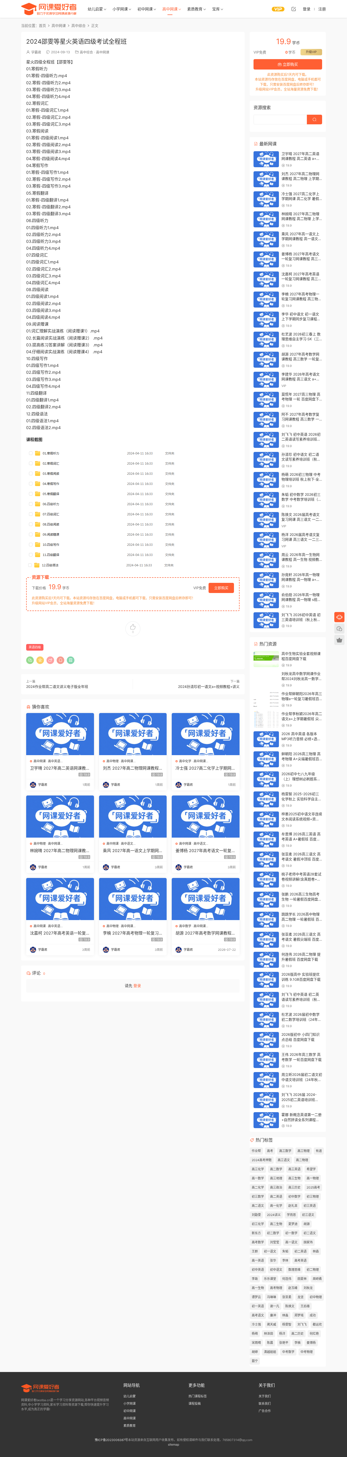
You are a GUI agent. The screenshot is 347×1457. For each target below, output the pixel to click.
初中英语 (258, 1270)
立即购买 (221, 588)
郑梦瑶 (299, 1315)
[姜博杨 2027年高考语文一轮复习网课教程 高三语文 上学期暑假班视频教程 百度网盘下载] (206, 816)
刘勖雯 (256, 1215)
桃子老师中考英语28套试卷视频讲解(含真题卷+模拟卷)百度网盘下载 (301, 879)
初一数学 (291, 1233)
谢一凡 (274, 1306)
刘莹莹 (274, 1242)
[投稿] (293, 9)
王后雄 (305, 1306)
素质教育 (194, 9)
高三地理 (276, 1178)
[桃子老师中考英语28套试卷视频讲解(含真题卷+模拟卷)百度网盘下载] (266, 880)
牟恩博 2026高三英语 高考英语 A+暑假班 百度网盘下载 (301, 839)
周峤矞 (317, 1279)
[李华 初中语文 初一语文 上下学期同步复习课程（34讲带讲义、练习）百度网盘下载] (266, 320)
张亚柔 (286, 1297)
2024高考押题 (262, 1160)
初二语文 (310, 1233)
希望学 (311, 1169)
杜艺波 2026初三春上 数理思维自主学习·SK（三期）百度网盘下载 (301, 339)
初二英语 (300, 1251)
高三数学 (285, 1151)
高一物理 (313, 1178)
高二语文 (258, 1206)
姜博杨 (311, 1343)
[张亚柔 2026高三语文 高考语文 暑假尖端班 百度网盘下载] (266, 940)
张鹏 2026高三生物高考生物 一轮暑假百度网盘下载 (301, 899)
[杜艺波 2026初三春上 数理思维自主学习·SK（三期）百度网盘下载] (266, 340)
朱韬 (285, 1251)
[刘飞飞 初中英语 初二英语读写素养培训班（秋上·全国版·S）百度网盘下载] (266, 1000)
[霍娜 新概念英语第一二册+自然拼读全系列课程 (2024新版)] (266, 1120)
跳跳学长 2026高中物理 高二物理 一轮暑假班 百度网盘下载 (300, 919)
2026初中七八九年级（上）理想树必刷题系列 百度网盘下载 (301, 779)
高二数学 (276, 1169)
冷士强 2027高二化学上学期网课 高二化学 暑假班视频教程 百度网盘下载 (205, 768)
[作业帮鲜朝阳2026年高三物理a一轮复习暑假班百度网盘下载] (266, 699)
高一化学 (276, 1206)
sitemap (173, 1444)
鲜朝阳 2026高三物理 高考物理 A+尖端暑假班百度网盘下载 (301, 759)
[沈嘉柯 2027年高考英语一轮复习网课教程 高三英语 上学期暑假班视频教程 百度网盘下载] (60, 899)
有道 (319, 1151)
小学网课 (120, 9)
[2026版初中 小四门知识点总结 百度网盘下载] (266, 1040)
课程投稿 (194, 1403)
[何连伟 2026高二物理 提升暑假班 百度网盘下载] (266, 960)
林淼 (285, 1315)
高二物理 (302, 1160)
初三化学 (258, 1224)
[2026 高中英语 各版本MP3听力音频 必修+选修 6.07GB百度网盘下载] (266, 739)
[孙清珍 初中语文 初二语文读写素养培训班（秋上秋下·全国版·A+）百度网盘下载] (266, 460)
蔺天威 (271, 1324)
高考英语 (300, 1260)
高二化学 (258, 1187)
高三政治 (276, 1187)
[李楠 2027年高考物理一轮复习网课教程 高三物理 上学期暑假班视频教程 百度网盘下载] (133, 899)
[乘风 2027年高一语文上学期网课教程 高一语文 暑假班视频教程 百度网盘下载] (133, 816)
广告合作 (265, 1411)
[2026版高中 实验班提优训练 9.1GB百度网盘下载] (266, 980)
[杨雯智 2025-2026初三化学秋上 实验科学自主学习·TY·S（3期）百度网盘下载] (266, 799)
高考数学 (258, 1242)
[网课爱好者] (49, 9)
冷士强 (256, 1324)
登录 (137, 985)
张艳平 (283, 1343)
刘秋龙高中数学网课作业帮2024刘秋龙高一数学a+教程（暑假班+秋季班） (302, 678)
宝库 (216, 9)
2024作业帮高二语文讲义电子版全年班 (57, 686)
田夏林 (302, 1279)
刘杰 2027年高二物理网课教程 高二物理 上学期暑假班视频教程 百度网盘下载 (132, 768)
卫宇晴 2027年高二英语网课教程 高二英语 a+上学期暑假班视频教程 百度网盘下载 (60, 768)
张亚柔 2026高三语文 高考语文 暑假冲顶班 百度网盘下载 (301, 859)
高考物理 (276, 1288)
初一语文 (270, 1251)
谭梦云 (256, 1297)
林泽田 (268, 1333)
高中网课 (170, 9)
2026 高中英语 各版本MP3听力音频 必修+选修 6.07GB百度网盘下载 (301, 739)
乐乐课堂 (270, 1279)
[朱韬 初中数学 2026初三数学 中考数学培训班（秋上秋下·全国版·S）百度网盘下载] (266, 500)
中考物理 (307, 1352)
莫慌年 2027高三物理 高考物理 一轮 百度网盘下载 (300, 399)
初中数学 (294, 1196)
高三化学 (258, 1169)
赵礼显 (292, 1206)
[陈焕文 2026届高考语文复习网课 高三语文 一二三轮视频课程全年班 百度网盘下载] (266, 520)
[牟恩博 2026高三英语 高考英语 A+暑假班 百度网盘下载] (266, 840)
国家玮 (308, 1242)
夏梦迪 (292, 1224)
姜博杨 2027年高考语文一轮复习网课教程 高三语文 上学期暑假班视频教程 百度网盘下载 (205, 850)
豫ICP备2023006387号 (111, 1440)
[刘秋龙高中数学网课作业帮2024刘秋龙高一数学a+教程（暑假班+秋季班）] (266, 679)
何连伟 (286, 1279)
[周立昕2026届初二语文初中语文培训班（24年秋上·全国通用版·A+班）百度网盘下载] (266, 1080)
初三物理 (313, 1196)
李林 (285, 1260)
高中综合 (86, 52)
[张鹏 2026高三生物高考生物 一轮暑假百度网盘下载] (266, 900)
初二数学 (273, 1233)
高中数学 (185, 926)
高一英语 (258, 1260)
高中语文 (127, 843)
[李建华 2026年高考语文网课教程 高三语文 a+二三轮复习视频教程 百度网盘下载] (266, 380)
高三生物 (294, 1178)
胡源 (307, 1224)
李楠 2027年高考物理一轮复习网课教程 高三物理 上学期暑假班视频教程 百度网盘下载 (133, 933)
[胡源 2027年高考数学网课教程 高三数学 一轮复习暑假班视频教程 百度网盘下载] (206, 899)
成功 (313, 1315)
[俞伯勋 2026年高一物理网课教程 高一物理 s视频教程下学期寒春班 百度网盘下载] (266, 600)
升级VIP (311, 52)
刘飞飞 (302, 1324)
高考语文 (258, 1315)
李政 (255, 1279)
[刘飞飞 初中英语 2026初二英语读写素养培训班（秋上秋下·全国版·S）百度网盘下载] (266, 440)
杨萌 (255, 1333)
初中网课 (145, 9)
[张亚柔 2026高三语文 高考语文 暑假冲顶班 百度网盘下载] (266, 860)
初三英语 (310, 1206)
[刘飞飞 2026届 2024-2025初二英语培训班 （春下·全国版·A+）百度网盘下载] (266, 1100)
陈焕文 (289, 1306)
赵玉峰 (292, 1288)
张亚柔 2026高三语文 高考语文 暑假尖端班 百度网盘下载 (301, 939)
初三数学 (258, 1196)
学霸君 (36, 52)
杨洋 (282, 1333)
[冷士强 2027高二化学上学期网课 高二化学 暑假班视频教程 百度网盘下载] (206, 734)
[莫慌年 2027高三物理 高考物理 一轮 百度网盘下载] (266, 400)
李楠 (297, 1343)
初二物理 (313, 1270)
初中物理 (316, 1297)
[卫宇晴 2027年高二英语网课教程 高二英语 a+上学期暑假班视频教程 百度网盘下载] (60, 734)
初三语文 (308, 1215)
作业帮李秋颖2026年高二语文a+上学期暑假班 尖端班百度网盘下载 (301, 718)
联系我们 (265, 1403)
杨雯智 (286, 1324)
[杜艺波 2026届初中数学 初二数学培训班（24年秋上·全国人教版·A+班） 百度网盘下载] (266, 1020)
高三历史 (294, 1187)
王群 (255, 1251)
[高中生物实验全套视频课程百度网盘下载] (266, 659)
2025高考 (313, 1187)
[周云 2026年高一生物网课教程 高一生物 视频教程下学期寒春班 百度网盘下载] (266, 560)
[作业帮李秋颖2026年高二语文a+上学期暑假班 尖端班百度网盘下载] (266, 719)
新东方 (256, 1233)
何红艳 (314, 1333)
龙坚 (300, 1297)
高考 (270, 1151)
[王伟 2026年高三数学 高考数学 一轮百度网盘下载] (266, 1060)
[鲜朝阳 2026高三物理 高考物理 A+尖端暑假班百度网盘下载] (266, 759)
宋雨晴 (256, 1343)
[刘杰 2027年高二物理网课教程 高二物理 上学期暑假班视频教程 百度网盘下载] (133, 734)
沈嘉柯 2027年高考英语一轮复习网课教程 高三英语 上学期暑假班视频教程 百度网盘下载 (60, 933)
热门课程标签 (197, 1396)
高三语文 (284, 1160)
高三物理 (303, 1151)
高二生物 (276, 1224)
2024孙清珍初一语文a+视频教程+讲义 (209, 686)
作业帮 (256, 1151)
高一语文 (291, 1242)
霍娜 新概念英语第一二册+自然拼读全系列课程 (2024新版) (301, 1119)
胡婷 (255, 1352)
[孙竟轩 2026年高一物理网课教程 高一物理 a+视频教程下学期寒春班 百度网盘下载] (266, 580)
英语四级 (35, 647)
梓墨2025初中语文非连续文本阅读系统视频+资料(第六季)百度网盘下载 (301, 819)
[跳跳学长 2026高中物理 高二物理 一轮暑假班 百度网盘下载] (266, 920)
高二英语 (276, 1196)
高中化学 (185, 761)
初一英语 (258, 1306)
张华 (273, 1260)
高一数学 (258, 1178)
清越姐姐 (270, 1352)
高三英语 (294, 1169)
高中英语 (54, 761)
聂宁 (255, 1361)
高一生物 (258, 1288)
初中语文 (276, 1270)
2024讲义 (274, 1215)
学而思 (291, 1215)
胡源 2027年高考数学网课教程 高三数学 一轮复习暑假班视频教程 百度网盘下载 (205, 933)
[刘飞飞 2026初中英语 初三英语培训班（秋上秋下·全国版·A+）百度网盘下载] (266, 620)
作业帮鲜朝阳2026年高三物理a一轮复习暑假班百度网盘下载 (301, 698)
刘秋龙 (308, 1288)
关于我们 (265, 1396)
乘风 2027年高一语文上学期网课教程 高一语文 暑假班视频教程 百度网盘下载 (133, 850)
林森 (316, 1251)
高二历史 (297, 1333)
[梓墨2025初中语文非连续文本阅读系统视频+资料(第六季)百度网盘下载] (266, 819)
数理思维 (294, 1270)
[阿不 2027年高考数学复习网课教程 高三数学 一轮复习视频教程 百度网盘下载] (266, 420)
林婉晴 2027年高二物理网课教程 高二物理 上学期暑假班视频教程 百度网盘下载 (60, 850)
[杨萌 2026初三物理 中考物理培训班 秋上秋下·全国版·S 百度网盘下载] (266, 480)
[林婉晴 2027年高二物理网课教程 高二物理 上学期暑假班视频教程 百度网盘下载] (60, 816)
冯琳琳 (271, 1297)
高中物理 (112, 761)
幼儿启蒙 (95, 9)
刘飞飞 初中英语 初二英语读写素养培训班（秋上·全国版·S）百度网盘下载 (301, 999)
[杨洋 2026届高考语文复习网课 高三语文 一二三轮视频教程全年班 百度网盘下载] (266, 540)
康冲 (273, 1315)
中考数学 (288, 1352)
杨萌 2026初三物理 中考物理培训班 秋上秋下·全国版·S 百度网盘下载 (301, 479)
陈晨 (270, 1343)
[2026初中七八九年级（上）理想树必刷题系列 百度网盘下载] (266, 779)
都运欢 (317, 1324)
